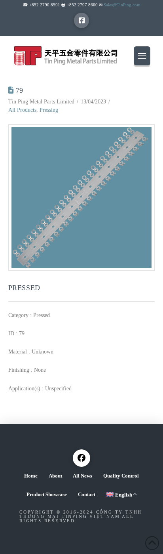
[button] (142, 55)
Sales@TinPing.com (122, 4)
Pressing (49, 110)
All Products (22, 110)
